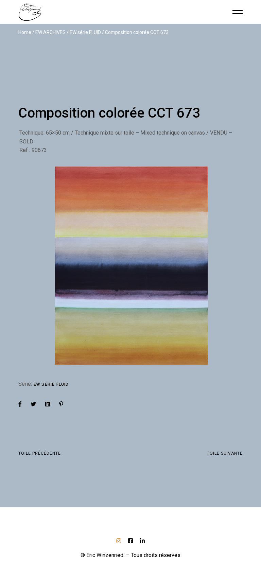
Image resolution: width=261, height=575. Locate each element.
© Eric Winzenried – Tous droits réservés (130, 555)
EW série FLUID (51, 384)
